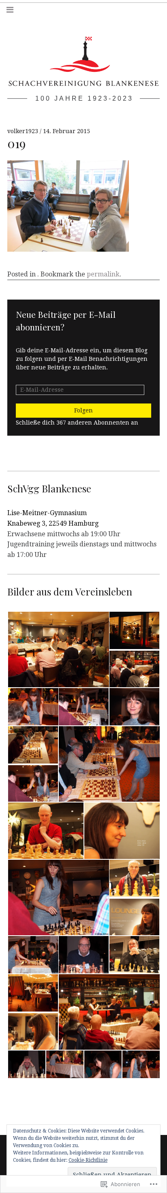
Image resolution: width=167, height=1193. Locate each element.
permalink (103, 274)
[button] (58, 649)
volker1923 (23, 131)
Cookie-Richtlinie (88, 1160)
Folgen (83, 410)
